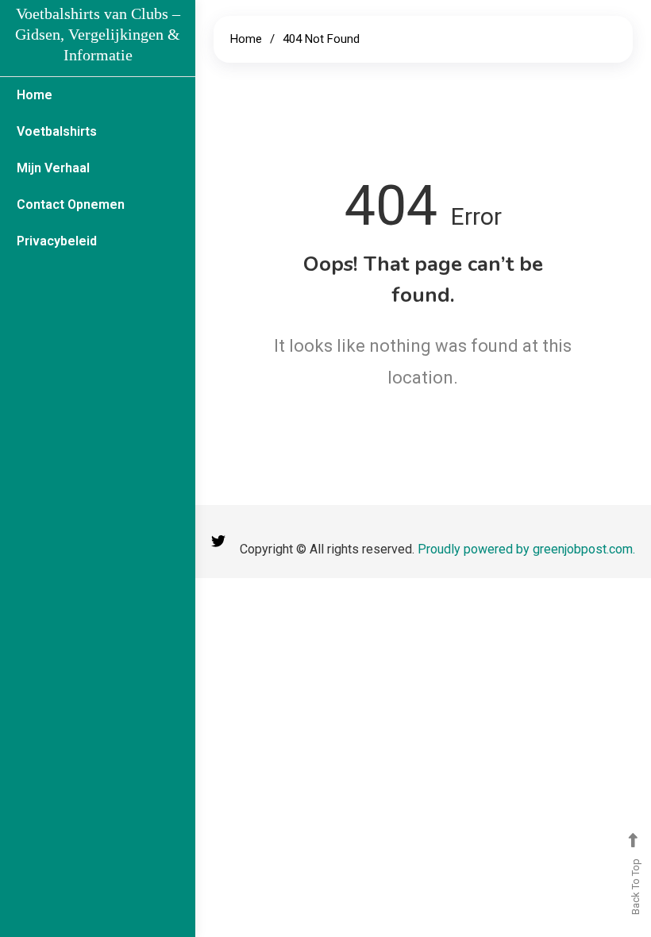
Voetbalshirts (57, 131)
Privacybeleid (57, 241)
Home (34, 94)
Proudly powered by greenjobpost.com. (526, 549)
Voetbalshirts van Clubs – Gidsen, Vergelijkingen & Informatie (97, 34)
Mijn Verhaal (53, 167)
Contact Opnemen (71, 204)
